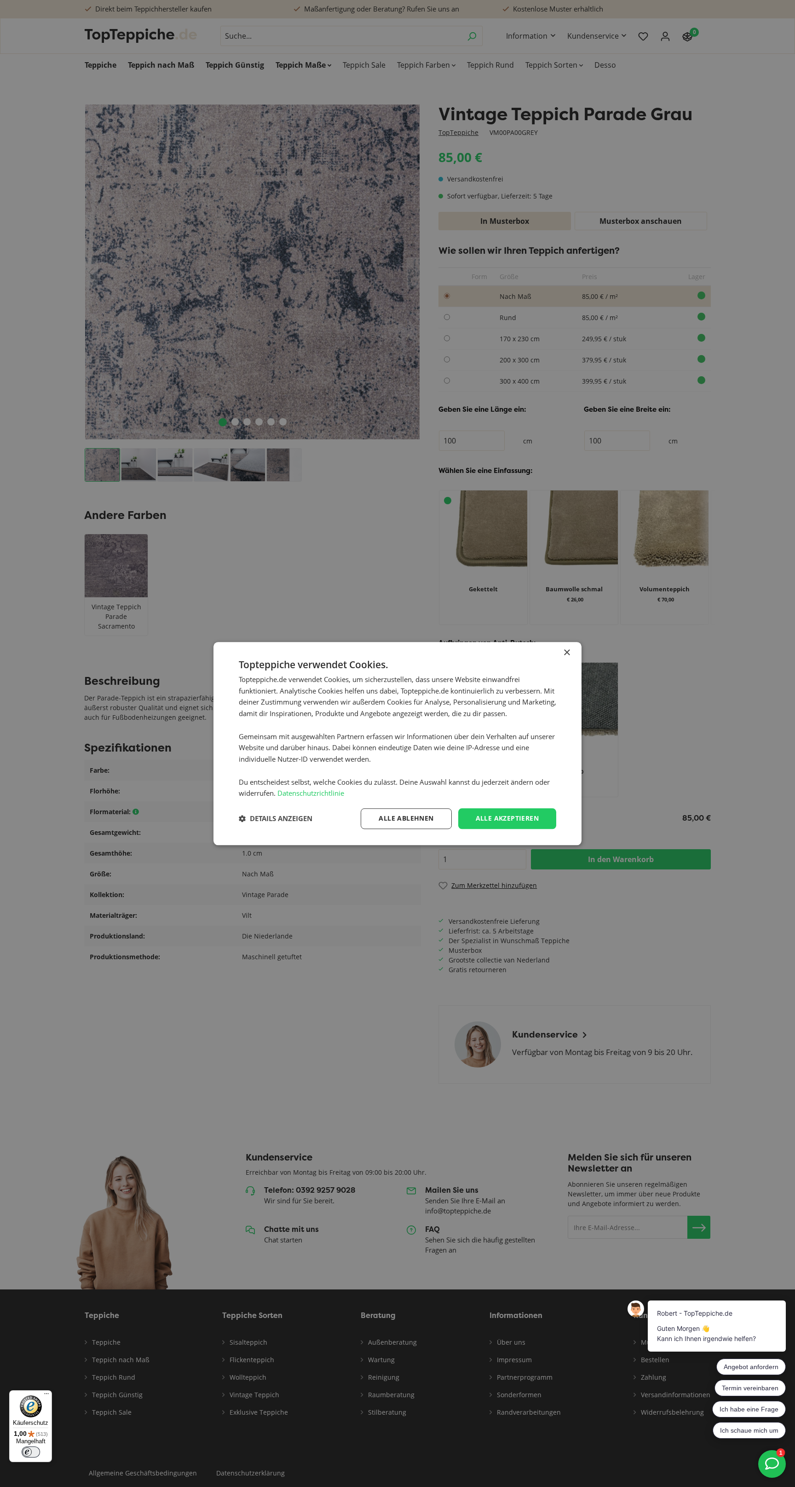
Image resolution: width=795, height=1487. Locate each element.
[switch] (31, 1452)
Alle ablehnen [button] (406, 818)
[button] (275, 819)
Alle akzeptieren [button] (507, 818)
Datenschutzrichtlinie (310, 793)
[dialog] (397, 743)
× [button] (566, 652)
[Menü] (46, 1395)
